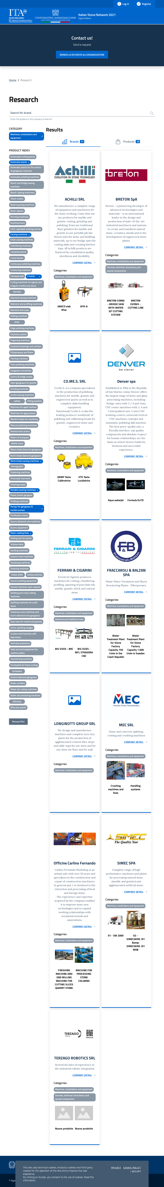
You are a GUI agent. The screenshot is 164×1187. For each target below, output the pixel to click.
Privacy (116, 1168)
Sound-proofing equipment (23, 580)
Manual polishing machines (23, 425)
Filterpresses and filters (21, 352)
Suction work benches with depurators (23, 635)
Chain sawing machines (21, 239)
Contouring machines (20, 270)
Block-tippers (17, 210)
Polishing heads (18, 484)
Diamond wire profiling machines (26, 304)
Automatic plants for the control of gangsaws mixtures (25, 169)
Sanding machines (19, 550)
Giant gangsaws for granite (23, 382)
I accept (136, 1171)
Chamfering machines (20, 245)
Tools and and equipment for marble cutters (24, 651)
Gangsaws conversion (20, 370)
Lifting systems (34, 401)
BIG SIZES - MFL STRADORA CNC (84, 652)
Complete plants (18, 251)
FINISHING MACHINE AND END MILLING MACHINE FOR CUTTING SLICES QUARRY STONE (64, 979)
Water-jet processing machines (25, 695)
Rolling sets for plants (21, 538)
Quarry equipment (19, 527)
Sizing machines (34, 574)
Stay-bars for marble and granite (26, 621)
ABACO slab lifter (64, 308)
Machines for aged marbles (23, 407)
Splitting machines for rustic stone (23, 604)
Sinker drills (17, 574)
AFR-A (84, 306)
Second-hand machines (21, 556)
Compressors (17, 258)
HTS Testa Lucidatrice (84, 478)
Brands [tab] (76, 141)
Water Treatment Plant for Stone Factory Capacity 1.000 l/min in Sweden (136, 644)
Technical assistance (20, 643)
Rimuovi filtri (18, 721)
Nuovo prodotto (64, 1128)
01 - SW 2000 (115, 935)
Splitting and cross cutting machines (23, 594)
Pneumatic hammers (20, 478)
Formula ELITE (135, 500)
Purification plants (19, 515)
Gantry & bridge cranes (21, 376)
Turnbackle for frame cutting (24, 665)
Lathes (17, 401)
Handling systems (136, 787)
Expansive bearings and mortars (25, 346)
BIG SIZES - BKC (64, 649)
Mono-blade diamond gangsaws (25, 449)
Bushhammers (17, 223)
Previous (51, 296)
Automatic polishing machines (24, 177)
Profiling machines (19, 501)
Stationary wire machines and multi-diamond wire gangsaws (25, 613)
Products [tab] (131, 141)
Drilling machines (18, 316)
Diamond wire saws (19, 310)
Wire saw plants (18, 707)
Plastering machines (20, 472)
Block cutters (17, 198)
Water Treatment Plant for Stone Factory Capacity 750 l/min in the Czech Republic (116, 646)
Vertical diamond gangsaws (23, 677)
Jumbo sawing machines (22, 394)
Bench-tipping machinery (22, 192)
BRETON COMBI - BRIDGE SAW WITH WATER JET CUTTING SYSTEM (116, 308)
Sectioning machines (20, 562)
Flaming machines (19, 358)
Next (98, 296)
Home (12, 80)
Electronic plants (18, 334)
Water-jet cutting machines (23, 689)
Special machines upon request (25, 587)
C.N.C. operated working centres (25, 229)
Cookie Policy (132, 1168)
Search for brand (20, 113)
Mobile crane (17, 443)
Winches (17, 701)
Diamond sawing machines (23, 297)
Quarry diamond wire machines (25, 521)
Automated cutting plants (22, 156)
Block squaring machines (22, 204)
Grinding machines (19, 389)
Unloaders (17, 671)
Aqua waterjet (116, 500)
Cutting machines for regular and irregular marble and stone (26, 283)
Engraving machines (20, 340)
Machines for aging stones (23, 413)
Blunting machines (19, 216)
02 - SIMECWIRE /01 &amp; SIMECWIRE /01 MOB (136, 943)
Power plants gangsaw (21, 495)
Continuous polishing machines (25, 263)
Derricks (17, 291)
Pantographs (17, 466)
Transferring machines (21, 659)
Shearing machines (19, 568)
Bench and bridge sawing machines (22, 184)
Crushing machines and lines (115, 789)
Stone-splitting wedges (21, 627)
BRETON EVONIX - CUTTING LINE (136, 304)
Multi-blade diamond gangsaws (25, 455)
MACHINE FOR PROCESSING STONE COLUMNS (84, 975)
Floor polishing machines (22, 364)
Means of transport (19, 437)
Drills (17, 322)
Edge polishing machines (22, 328)
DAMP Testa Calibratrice (64, 478)
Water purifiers (17, 683)
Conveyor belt (17, 276)
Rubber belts (17, 544)
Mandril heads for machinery (24, 419)
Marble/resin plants (20, 431)
